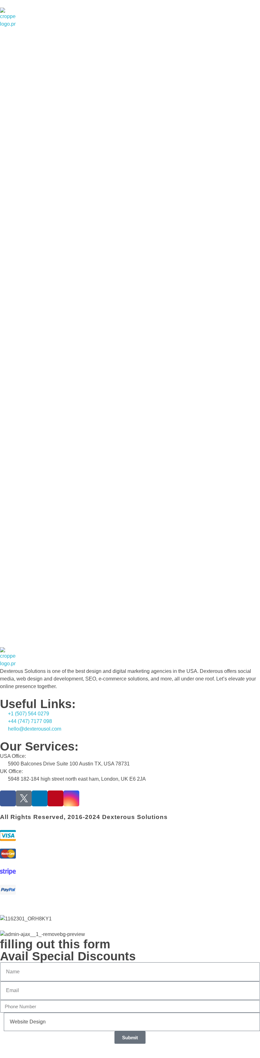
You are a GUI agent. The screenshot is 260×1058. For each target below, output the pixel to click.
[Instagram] (71, 798)
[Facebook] (8, 798)
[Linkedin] (40, 798)
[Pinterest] (55, 798)
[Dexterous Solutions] (8, 18)
